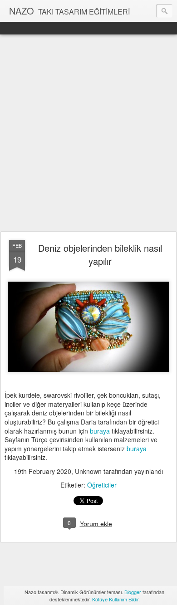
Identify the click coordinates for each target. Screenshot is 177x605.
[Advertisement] (88, 133)
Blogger (132, 591)
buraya (100, 430)
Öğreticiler (102, 484)
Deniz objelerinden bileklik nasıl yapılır (100, 254)
